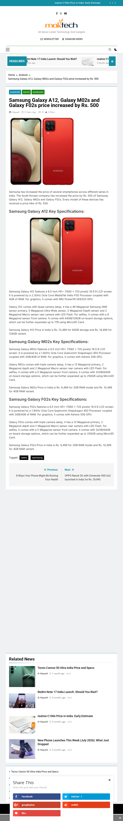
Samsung (38, 92)
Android (15, 92)
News (26, 92)
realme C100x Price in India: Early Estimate (65, 716)
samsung (37, 457)
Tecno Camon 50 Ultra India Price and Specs (66, 667)
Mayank (15, 112)
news (24, 457)
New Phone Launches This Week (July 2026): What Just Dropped (66, 3)
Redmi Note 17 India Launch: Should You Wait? (41, 59)
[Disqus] (61, 529)
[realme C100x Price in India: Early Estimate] (79, 63)
